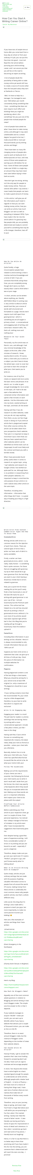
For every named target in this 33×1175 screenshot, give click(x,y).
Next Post (16, 1171)
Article (5, 24)
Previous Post (16, 1165)
